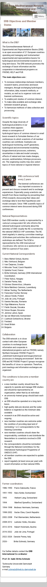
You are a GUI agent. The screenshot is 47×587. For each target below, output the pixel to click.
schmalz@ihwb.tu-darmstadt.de (22, 569)
